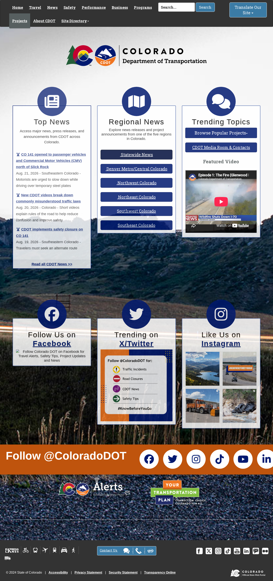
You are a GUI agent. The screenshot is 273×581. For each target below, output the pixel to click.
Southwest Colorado (136, 211)
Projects (19, 20)
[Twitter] (209, 551)
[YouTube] (237, 551)
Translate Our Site (248, 10)
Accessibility (58, 572)
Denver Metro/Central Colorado (136, 168)
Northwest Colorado (136, 182)
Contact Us (109, 550)
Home (17, 7)
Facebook (52, 343)
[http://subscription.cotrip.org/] (94, 487)
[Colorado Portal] (248, 572)
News (52, 7)
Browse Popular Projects (220, 133)
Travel (35, 7)
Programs (143, 7)
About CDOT (44, 20)
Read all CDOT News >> (52, 264)
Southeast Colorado (136, 225)
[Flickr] (265, 551)
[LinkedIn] (246, 551)
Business (120, 7)
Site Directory (74, 20)
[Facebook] (199, 551)
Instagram (221, 343)
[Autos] (64, 550)
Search (205, 7)
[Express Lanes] (12, 550)
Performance (94, 7)
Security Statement (123, 572)
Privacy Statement (88, 572)
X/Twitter (136, 343)
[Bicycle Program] (26, 550)
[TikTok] (227, 551)
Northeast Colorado (136, 197)
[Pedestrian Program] (74, 550)
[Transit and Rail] (35, 550)
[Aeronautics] (45, 550)
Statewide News (136, 154)
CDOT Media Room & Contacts (221, 147)
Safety (70, 7)
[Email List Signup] (256, 551)
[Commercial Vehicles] (7, 558)
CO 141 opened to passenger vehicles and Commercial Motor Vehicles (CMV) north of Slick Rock (51, 160)
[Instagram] (218, 551)
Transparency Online (160, 572)
